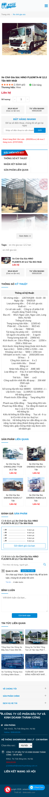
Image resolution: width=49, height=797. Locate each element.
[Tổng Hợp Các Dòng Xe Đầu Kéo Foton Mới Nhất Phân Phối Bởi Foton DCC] (12, 636)
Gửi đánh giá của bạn (24, 546)
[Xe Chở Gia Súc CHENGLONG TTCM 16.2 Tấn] (13, 460)
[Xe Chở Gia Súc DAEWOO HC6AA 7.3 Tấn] (36, 460)
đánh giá (30, 530)
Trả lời (8, 582)
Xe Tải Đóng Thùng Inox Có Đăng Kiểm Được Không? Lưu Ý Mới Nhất (11, 674)
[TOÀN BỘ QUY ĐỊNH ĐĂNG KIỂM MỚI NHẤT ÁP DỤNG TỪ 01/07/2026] (36, 661)
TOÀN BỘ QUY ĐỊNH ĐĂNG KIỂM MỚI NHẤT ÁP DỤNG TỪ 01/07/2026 (36, 674)
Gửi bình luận (24, 615)
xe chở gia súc (10, 250)
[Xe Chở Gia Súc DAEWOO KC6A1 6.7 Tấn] (13, 491)
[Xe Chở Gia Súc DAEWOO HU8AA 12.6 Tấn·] (36, 491)
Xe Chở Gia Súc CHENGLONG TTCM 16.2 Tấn (13, 467)
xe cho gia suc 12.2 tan (20, 245)
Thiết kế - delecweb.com (24, 792)
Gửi (40, 130)
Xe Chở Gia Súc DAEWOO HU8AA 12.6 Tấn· (36, 498)
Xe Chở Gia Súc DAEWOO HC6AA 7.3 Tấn (36, 467)
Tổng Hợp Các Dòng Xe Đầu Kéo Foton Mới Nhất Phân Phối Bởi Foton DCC (12, 650)
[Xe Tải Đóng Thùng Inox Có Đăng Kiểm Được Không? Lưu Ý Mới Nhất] (12, 661)
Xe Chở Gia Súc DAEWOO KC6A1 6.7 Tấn (13, 498)
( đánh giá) (19, 84)
